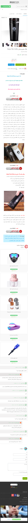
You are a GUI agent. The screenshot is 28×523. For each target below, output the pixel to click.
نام (26, 452)
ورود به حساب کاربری (16, 519)
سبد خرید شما (5, 6)
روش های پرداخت (24, 503)
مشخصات (25, 13)
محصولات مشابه (19, 13)
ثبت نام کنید (9, 519)
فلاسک (6, 236)
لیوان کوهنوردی (12, 240)
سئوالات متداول (24, 499)
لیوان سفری (10, 236)
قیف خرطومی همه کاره (14, 358)
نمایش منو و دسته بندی (21, 6)
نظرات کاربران (12, 13)
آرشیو (22, 247)
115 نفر (10, 64)
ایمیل (26, 461)
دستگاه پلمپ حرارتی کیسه (14, 335)
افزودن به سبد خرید (19, 64)
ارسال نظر (25, 478)
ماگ (19, 236)
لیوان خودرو (18, 240)
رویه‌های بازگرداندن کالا (23, 501)
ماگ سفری (15, 236)
